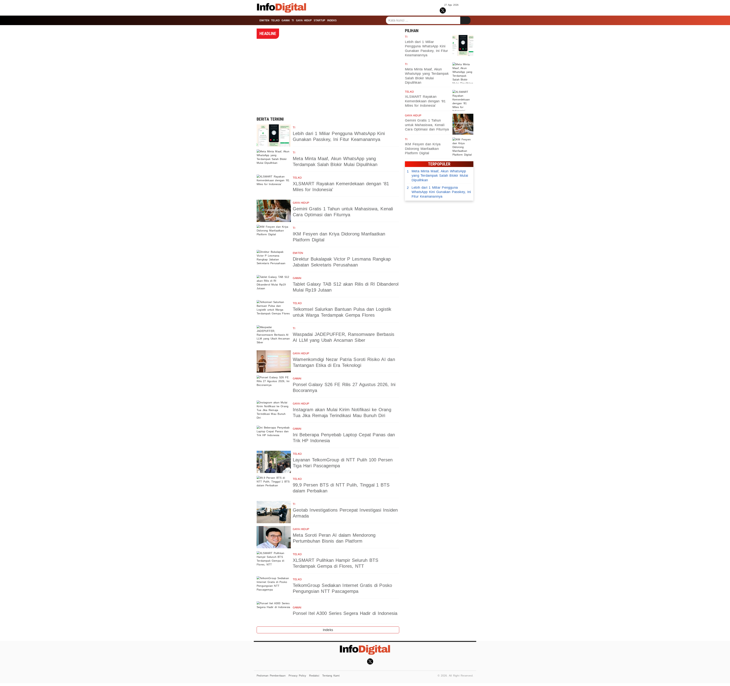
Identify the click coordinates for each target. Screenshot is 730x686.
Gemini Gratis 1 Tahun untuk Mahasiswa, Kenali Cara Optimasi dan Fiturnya (427, 124)
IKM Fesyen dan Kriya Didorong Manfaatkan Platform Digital (422, 148)
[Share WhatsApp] (451, 9)
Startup (319, 20)
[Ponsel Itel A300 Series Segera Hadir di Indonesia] (274, 612)
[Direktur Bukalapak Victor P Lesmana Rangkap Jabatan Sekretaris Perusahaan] (274, 261)
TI (293, 20)
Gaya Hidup (304, 20)
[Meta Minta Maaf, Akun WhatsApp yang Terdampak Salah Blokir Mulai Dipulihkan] (274, 160)
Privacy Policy (297, 675)
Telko (275, 20)
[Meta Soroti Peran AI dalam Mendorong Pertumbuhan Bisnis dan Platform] (274, 537)
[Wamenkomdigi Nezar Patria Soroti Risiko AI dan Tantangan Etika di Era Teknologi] (274, 361)
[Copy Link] (459, 9)
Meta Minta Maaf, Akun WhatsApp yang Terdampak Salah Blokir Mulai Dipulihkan (437, 175)
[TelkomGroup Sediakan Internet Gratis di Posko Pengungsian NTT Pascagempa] (274, 587)
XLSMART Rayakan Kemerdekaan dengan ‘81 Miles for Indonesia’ (425, 101)
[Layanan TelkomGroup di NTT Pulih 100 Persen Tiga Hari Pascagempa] (274, 462)
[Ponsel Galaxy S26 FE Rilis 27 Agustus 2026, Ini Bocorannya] (274, 386)
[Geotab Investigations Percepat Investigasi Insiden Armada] (274, 512)
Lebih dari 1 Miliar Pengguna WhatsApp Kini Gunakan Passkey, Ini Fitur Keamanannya (439, 192)
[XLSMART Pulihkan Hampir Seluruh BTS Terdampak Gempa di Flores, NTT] (274, 562)
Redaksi (314, 675)
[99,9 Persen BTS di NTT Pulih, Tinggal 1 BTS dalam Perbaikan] (274, 487)
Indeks (332, 20)
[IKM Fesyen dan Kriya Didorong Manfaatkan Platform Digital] (274, 236)
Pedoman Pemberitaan (271, 675)
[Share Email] (468, 9)
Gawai (286, 20)
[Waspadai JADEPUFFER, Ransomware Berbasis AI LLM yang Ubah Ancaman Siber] (274, 336)
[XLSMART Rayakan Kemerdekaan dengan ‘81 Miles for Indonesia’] (274, 186)
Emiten (264, 20)
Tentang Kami (331, 675)
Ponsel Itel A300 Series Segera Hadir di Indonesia (345, 613)
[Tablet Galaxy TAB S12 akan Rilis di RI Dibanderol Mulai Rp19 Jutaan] (274, 286)
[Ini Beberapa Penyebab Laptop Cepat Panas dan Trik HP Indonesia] (274, 437)
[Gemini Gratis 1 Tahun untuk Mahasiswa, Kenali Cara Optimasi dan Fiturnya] (274, 211)
